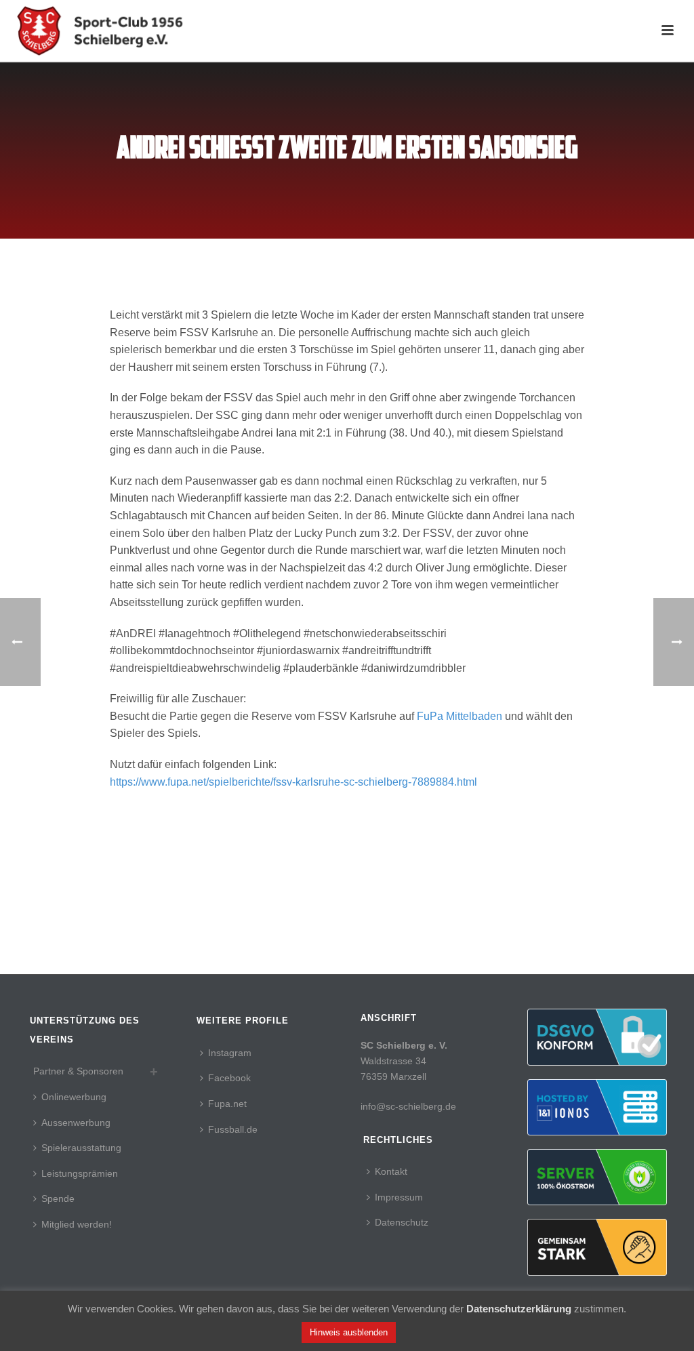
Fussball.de (233, 1129)
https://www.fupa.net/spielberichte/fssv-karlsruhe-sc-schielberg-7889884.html (293, 782)
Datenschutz (401, 1222)
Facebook (229, 1077)
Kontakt (391, 1171)
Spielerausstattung (81, 1147)
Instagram (229, 1052)
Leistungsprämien (79, 1173)
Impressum (399, 1197)
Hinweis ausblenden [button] (349, 1332)
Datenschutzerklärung (518, 1308)
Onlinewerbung (73, 1096)
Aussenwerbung (75, 1122)
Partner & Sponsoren (78, 1071)
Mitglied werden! (76, 1224)
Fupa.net (227, 1103)
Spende (58, 1198)
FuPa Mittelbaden (459, 716)
